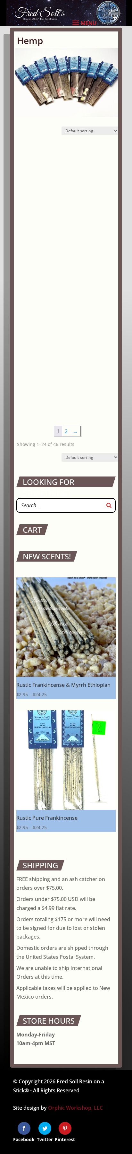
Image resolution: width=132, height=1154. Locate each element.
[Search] (109, 505)
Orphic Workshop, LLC (75, 1107)
